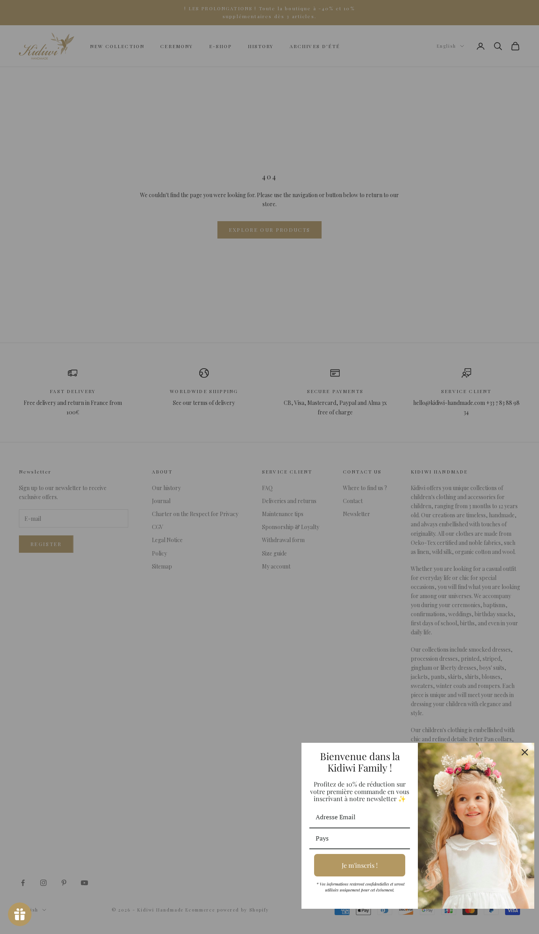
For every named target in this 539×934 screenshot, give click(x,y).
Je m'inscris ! (360, 865)
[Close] (524, 752)
